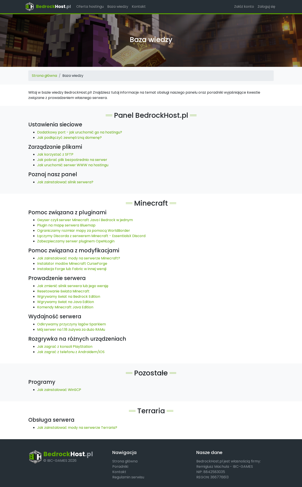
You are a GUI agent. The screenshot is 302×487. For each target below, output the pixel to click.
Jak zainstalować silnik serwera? (65, 182)
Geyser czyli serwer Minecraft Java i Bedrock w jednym (85, 219)
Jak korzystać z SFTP (55, 154)
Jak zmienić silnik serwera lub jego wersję (72, 285)
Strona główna (44, 75)
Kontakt (139, 6)
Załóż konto (244, 6)
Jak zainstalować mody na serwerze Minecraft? (78, 258)
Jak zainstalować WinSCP (59, 389)
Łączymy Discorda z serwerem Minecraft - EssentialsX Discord (91, 235)
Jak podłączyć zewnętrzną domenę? (69, 137)
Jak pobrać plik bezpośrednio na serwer (72, 159)
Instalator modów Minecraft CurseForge (72, 263)
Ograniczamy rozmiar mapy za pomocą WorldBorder (83, 230)
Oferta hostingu (90, 6)
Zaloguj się (266, 6)
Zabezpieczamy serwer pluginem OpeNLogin (76, 241)
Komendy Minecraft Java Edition (65, 307)
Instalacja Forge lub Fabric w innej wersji (71, 268)
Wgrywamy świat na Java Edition (65, 301)
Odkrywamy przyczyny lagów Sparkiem (71, 324)
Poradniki (120, 466)
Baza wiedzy (117, 6)
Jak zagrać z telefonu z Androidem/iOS (71, 351)
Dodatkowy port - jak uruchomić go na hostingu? (79, 132)
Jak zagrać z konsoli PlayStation (64, 346)
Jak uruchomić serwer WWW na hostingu (72, 165)
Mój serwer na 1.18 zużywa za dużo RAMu (71, 329)
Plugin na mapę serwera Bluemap (66, 225)
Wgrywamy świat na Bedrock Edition (68, 296)
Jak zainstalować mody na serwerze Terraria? (77, 427)
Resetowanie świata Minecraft (63, 291)
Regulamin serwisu (128, 477)
